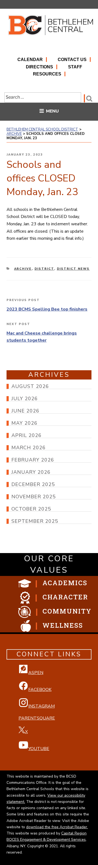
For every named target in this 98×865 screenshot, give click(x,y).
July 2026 (24, 398)
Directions (39, 67)
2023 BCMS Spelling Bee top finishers (47, 309)
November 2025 (33, 496)
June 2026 (25, 411)
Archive (23, 269)
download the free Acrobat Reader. (57, 827)
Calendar (30, 59)
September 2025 (34, 521)
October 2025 (31, 509)
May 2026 (24, 423)
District (44, 269)
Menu (52, 111)
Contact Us (72, 59)
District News (73, 269)
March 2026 (28, 447)
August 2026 (30, 386)
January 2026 (31, 472)
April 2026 (26, 435)
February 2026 (32, 460)
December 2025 (33, 484)
